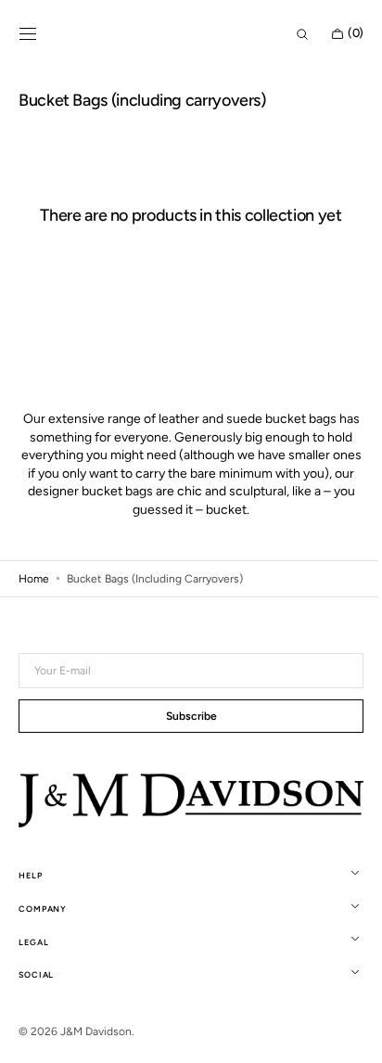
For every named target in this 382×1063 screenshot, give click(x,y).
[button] (27, 34)
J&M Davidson (96, 1050)
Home (34, 600)
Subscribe (184, 737)
